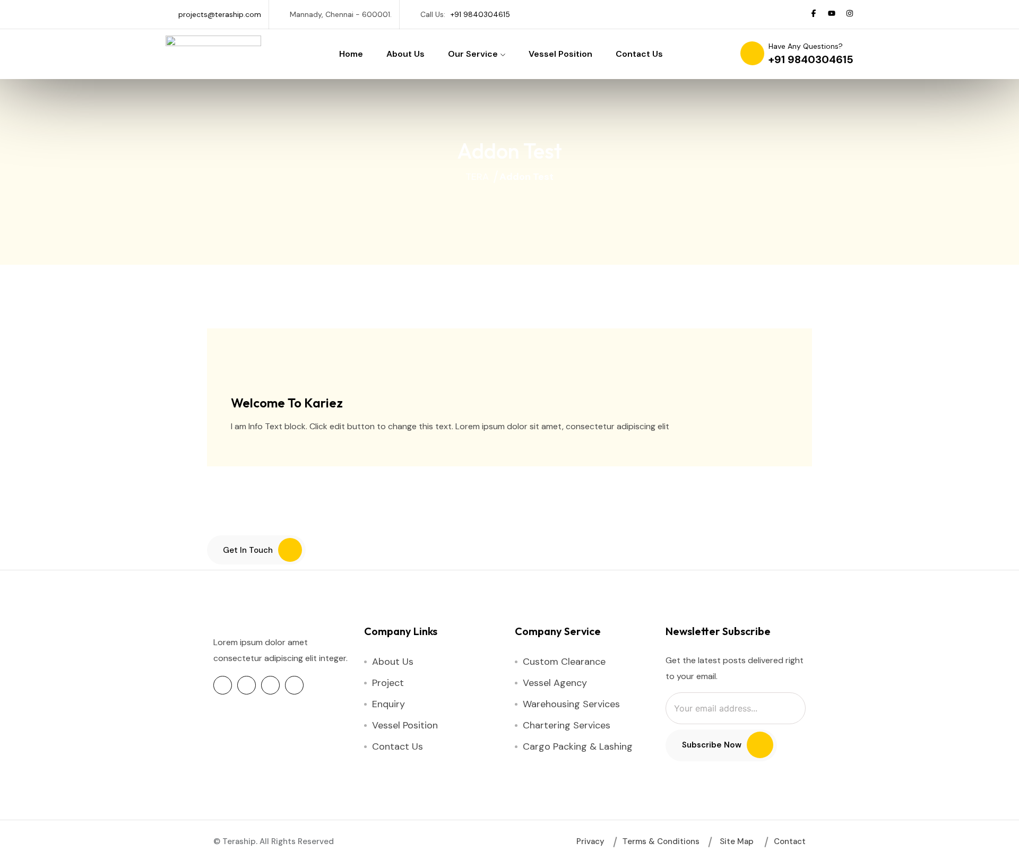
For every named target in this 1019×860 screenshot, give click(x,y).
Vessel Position (560, 53)
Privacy (590, 841)
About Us (405, 53)
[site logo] (213, 41)
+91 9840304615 (480, 14)
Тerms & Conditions (661, 841)
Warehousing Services (571, 704)
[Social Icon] (222, 685)
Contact (790, 841)
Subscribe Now (711, 745)
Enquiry (388, 704)
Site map (737, 841)
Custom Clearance (564, 661)
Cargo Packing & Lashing (578, 746)
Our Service (473, 53)
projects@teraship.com (219, 14)
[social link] (813, 14)
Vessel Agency (555, 682)
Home (351, 53)
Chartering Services (566, 725)
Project (388, 682)
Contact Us (639, 53)
